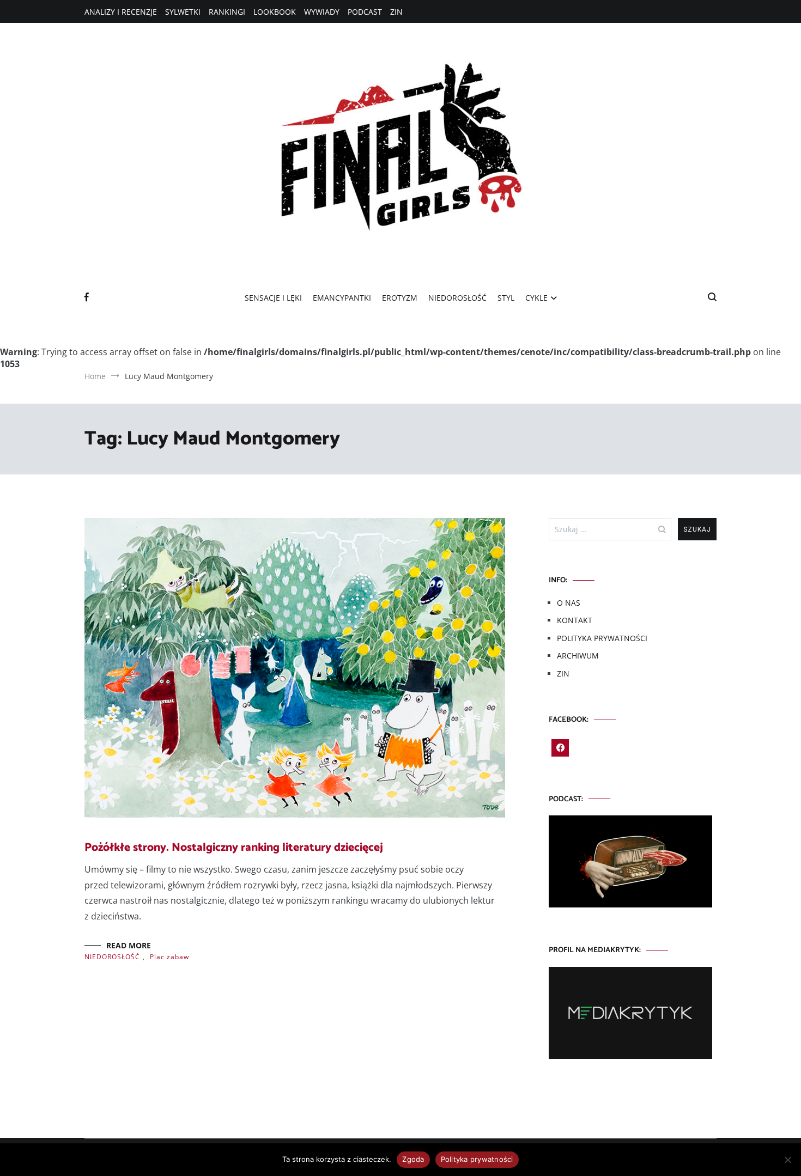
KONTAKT (574, 620)
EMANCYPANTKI (342, 298)
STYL (505, 298)
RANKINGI (227, 12)
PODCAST (365, 12)
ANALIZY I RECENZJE (120, 12)
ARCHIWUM (578, 655)
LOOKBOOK (274, 12)
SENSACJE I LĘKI (273, 298)
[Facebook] (560, 747)
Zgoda (413, 1159)
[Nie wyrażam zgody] (787, 1159)
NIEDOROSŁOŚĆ (457, 298)
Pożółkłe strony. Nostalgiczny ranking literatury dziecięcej (233, 847)
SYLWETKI (183, 12)
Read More (128, 945)
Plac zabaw (169, 956)
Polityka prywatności (477, 1159)
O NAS (568, 603)
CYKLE (536, 298)
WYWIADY (321, 12)
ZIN (396, 12)
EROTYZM (399, 298)
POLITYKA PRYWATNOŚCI (602, 638)
